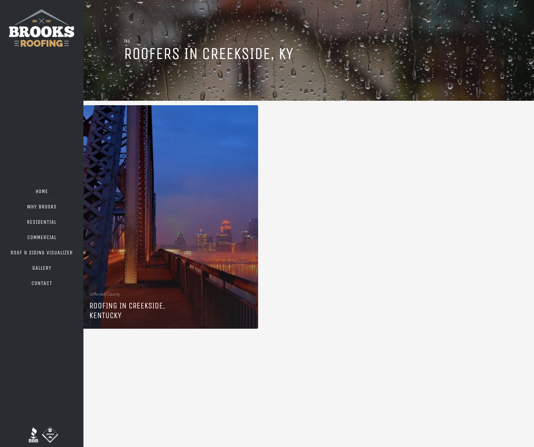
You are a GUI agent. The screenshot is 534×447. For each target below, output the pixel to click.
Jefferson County (104, 294)
